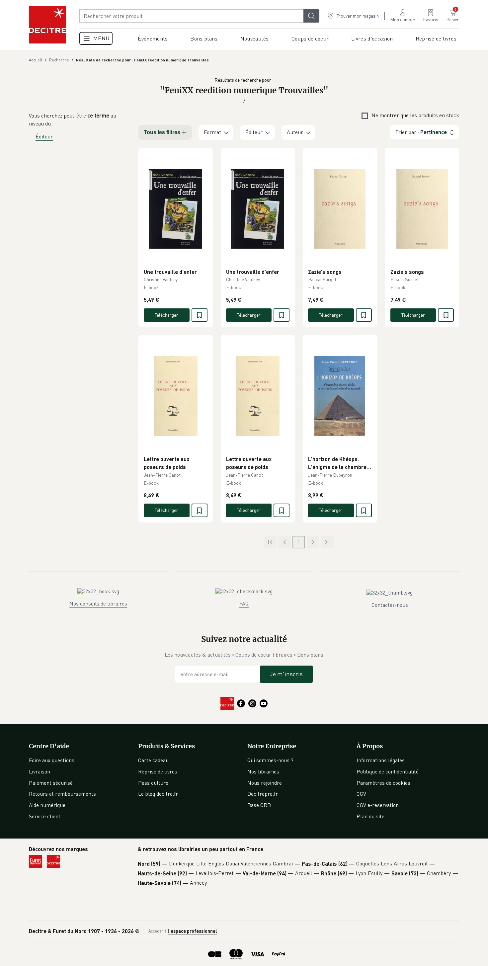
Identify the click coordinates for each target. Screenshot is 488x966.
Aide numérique (47, 805)
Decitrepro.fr (262, 793)
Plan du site (370, 816)
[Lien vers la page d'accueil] (47, 24)
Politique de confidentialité (388, 771)
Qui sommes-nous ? (270, 760)
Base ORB (259, 805)
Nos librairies (263, 771)
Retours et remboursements (62, 793)
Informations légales (381, 760)
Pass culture (153, 782)
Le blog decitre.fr (158, 793)
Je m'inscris (286, 674)
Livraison (39, 771)
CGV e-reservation (378, 805)
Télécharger (166, 315)
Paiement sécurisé (51, 782)
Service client (44, 816)
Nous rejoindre (264, 782)
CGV (361, 793)
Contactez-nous (389, 605)
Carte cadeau (153, 760)
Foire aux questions (51, 760)
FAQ (244, 603)
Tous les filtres (162, 132)
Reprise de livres (157, 771)
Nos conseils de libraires (98, 603)
